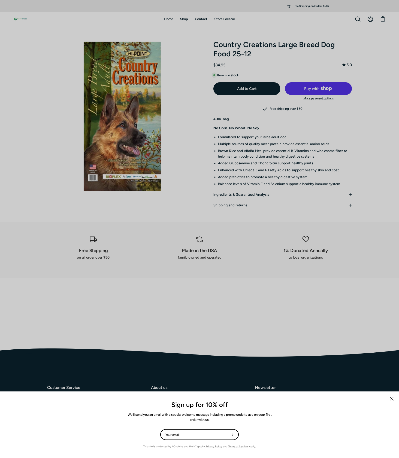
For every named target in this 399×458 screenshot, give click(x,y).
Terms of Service (238, 446)
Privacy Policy (214, 446)
